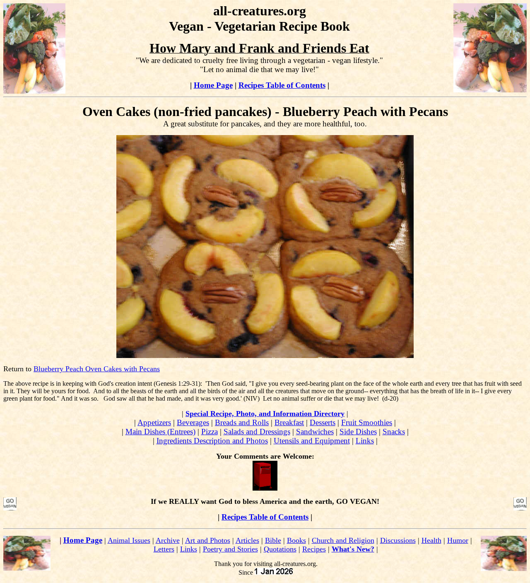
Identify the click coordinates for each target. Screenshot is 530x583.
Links (365, 440)
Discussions (398, 540)
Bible (273, 540)
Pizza (209, 431)
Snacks (394, 431)
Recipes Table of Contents (281, 85)
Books (296, 540)
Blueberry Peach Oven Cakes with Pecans (97, 369)
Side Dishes (358, 431)
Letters (164, 549)
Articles (247, 540)
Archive (168, 540)
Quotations (280, 549)
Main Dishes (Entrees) (160, 431)
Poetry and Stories (230, 549)
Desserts (322, 422)
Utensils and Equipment (312, 440)
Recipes (314, 549)
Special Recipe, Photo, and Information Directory (265, 413)
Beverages (193, 422)
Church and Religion (343, 540)
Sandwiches (315, 431)
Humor (457, 540)
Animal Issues (129, 540)
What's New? (353, 549)
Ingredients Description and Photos (212, 440)
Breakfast (289, 422)
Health (431, 540)
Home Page (213, 85)
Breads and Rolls (242, 422)
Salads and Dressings (257, 431)
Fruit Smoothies (366, 422)
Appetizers (154, 422)
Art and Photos (207, 540)
